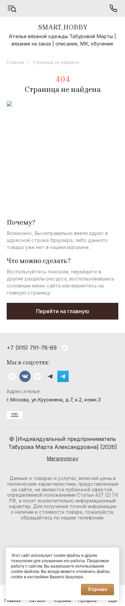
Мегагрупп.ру (62, 458)
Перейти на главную (62, 311)
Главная (15, 62)
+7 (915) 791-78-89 (32, 347)
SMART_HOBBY (62, 27)
